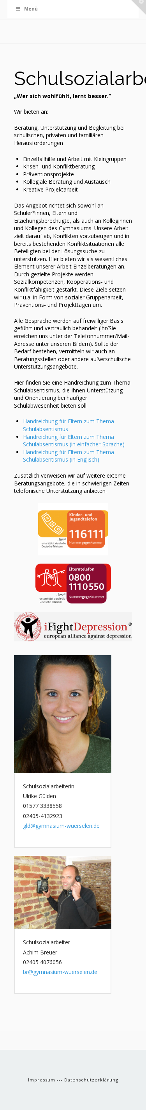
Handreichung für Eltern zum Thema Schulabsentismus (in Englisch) (68, 456)
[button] (138, 7)
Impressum (42, 1080)
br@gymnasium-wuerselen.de (60, 972)
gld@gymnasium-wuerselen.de (61, 825)
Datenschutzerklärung (91, 1080)
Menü (31, 8)
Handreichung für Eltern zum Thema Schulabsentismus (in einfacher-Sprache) (74, 440)
